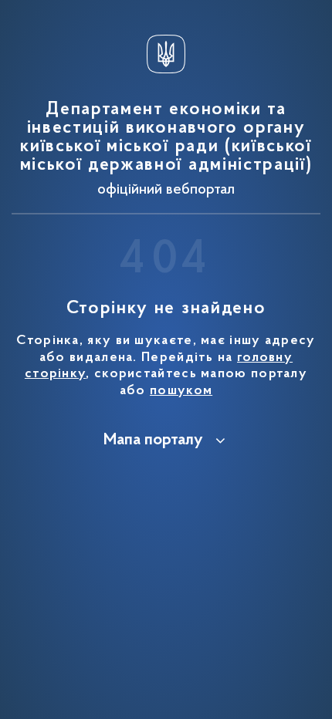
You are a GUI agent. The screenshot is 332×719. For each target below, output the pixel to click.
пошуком (181, 391)
